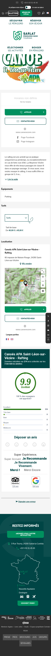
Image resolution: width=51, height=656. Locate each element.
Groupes (43, 637)
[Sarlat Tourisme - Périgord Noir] (25, 35)
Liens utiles (18, 627)
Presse (7, 637)
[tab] (14, 218)
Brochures (25, 637)
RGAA (25, 631)
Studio (26, 627)
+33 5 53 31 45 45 (31, 3)
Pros (15, 637)
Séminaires (25, 643)
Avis (34, 637)
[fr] (47, 13)
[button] (47, 13)
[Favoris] (39, 13)
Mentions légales (7, 627)
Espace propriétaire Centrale (40, 627)
